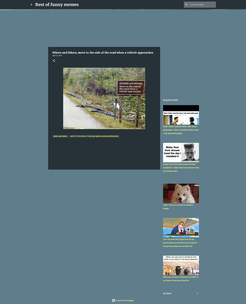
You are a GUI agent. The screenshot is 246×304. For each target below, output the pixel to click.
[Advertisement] (104, 28)
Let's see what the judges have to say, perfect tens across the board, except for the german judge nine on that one (180, 242)
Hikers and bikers (60, 136)
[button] (53, 61)
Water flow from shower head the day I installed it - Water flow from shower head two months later (181, 167)
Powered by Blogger (124, 300)
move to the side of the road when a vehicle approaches (94, 136)
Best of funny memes (57, 4)
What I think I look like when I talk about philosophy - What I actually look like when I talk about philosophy (181, 129)
